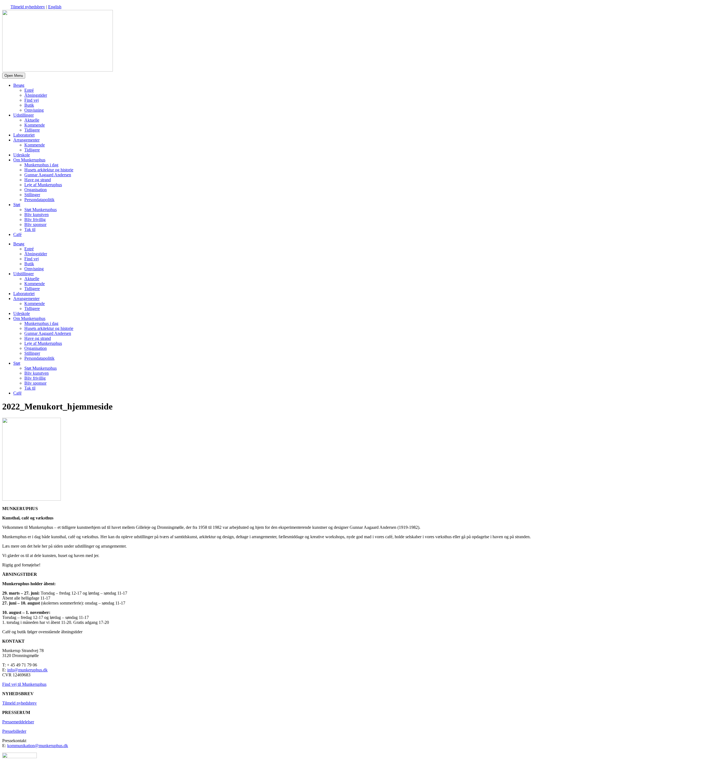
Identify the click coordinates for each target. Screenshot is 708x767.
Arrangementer (26, 140)
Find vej (31, 100)
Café (17, 234)
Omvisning (34, 110)
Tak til (29, 229)
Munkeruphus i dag (41, 164)
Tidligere (32, 130)
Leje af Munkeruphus (43, 184)
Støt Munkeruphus (40, 209)
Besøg (18, 85)
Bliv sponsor (35, 224)
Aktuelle (31, 120)
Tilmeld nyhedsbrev (28, 6)
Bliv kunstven (36, 214)
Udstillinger (23, 115)
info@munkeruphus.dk (27, 670)
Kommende (34, 125)
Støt (16, 204)
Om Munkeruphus (29, 159)
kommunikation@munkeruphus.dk (37, 745)
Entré (29, 90)
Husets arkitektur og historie (48, 169)
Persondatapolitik (39, 199)
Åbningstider (35, 95)
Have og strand (37, 179)
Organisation (35, 189)
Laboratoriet (24, 135)
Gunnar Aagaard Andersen (47, 174)
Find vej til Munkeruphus (24, 684)
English (54, 6)
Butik (29, 105)
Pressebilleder (14, 731)
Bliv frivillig (35, 219)
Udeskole (21, 155)
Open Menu (13, 75)
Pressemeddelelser (18, 721)
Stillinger (32, 194)
